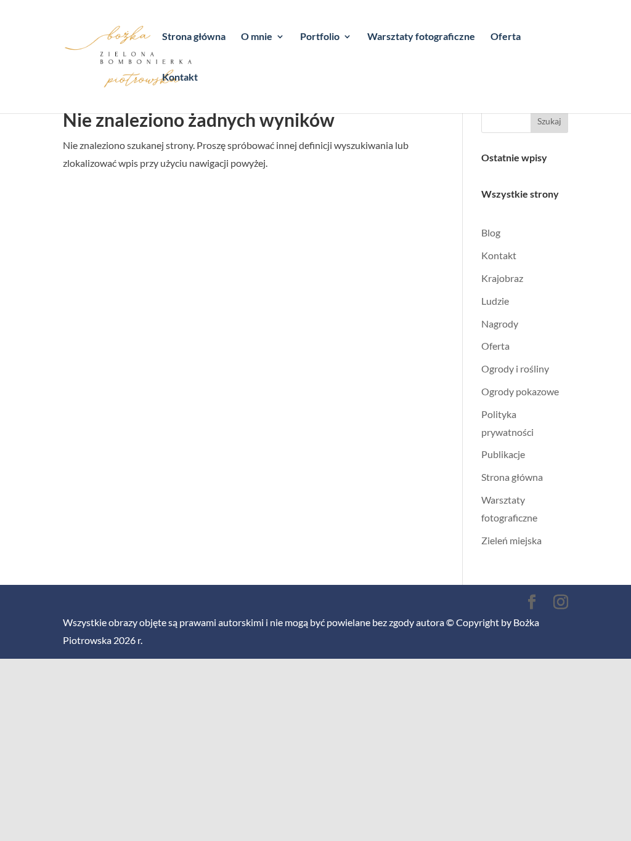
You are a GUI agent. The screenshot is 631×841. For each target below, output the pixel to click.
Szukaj (549, 121)
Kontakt (180, 77)
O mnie (256, 37)
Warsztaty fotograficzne (421, 37)
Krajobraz (502, 278)
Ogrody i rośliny (515, 368)
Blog (490, 232)
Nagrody (499, 323)
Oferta (506, 37)
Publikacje (503, 454)
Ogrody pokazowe (520, 391)
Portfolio (320, 37)
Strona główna (194, 37)
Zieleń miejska (511, 540)
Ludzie (495, 301)
